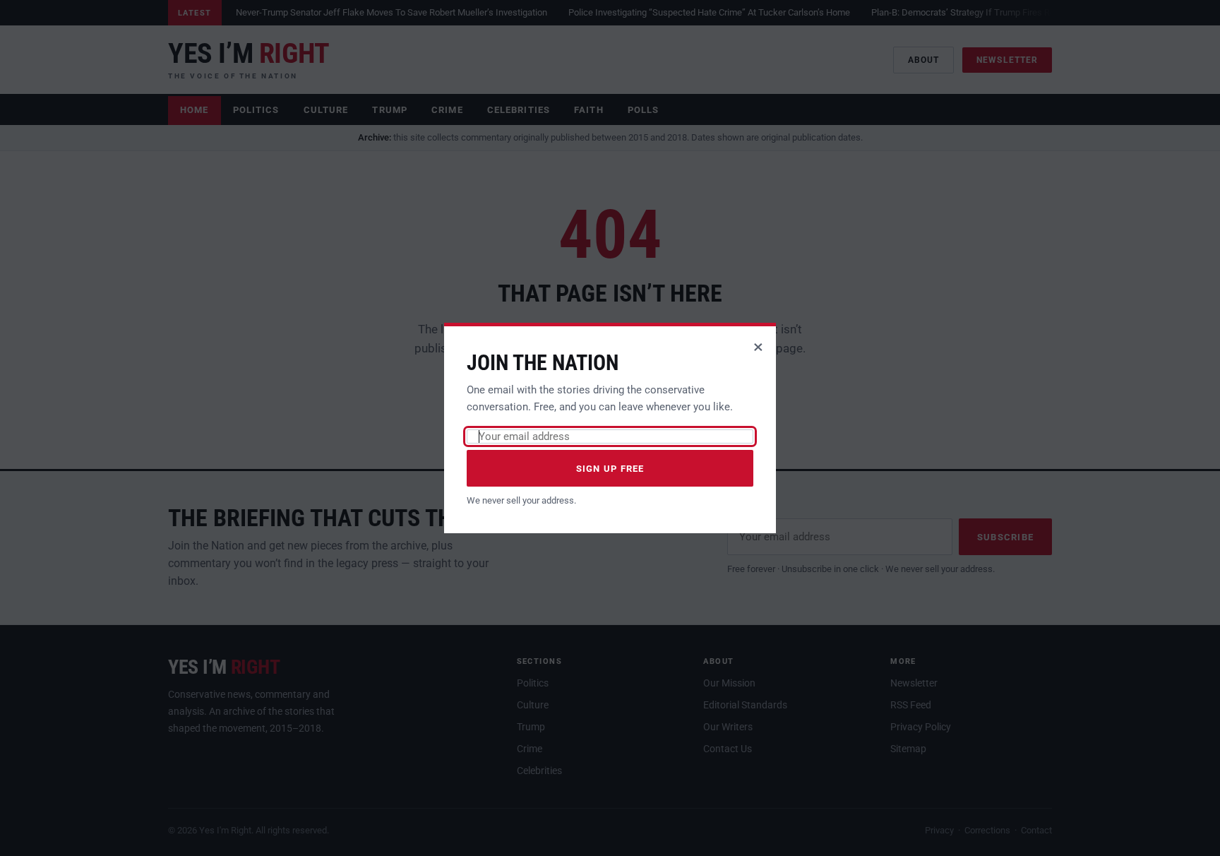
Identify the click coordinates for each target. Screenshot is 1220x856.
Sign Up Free (610, 468)
